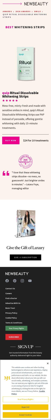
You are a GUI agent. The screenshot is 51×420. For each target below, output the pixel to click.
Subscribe (14, 337)
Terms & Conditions (13, 322)
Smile (37, 11)
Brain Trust (10, 308)
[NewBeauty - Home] (17, 273)
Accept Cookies (25, 415)
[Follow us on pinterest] (14, 280)
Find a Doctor (11, 298)
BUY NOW (10, 140)
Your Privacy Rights (16, 328)
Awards (7, 11)
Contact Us (10, 288)
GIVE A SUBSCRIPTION (25, 257)
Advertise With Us (12, 303)
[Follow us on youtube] (30, 280)
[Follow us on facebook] (7, 280)
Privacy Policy (11, 313)
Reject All (25, 407)
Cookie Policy (11, 318)
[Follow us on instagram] (22, 280)
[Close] (48, 363)
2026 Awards (23, 11)
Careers (8, 293)
